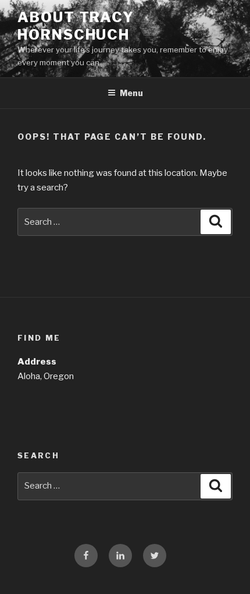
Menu (131, 93)
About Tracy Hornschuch (75, 26)
